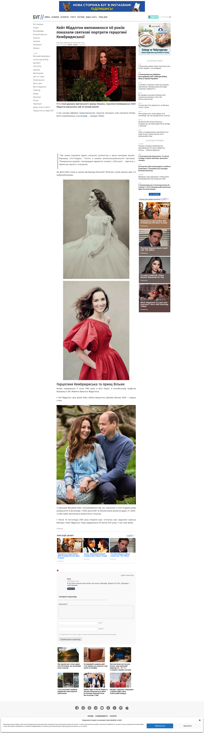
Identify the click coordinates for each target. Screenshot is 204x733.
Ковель (36, 38)
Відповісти (71, 588)
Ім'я (100, 623)
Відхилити (188, 726)
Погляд (80, 17)
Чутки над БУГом (40, 59)
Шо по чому (38, 76)
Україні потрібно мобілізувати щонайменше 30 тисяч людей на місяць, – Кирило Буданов (151, 148)
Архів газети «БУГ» (41, 107)
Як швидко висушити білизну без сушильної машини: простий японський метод (152, 97)
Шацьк (36, 48)
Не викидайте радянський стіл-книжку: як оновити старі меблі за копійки (96, 666)
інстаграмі (82, 116)
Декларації (38, 73)
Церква (36, 70)
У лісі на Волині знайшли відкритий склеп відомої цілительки (67, 691)
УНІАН (101, 116)
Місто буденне (39, 87)
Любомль (37, 45)
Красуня (37, 97)
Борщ (35, 93)
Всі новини (38, 24)
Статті (73, 17)
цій (81, 726)
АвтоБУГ (37, 63)
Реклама (90, 716)
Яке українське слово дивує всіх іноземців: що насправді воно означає (69, 666)
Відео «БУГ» (91, 17)
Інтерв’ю (64, 17)
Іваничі (36, 41)
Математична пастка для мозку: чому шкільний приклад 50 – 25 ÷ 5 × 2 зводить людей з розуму (120, 667)
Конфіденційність (101, 716)
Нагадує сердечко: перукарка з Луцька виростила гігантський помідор (121, 691)
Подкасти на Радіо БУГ (43, 110)
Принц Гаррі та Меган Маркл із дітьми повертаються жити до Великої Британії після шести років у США (96, 692)
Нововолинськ (40, 34)
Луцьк (36, 27)
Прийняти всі (160, 726)
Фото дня (37, 83)
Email (101, 629)
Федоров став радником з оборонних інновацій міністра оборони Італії (153, 178)
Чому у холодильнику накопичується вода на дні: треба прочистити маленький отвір (153, 134)
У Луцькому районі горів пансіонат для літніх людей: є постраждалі (154, 67)
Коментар (63, 604)
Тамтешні (37, 104)
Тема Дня (102, 17)
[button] (200, 720)
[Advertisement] (43, 145)
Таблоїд (36, 90)
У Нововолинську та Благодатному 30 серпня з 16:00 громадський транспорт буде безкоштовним (154, 187)
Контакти (113, 716)
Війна (47, 17)
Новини (55, 17)
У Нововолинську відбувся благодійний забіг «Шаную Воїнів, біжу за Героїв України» (152, 76)
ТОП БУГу (37, 66)
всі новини (154, 194)
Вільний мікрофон (41, 56)
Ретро (36, 100)
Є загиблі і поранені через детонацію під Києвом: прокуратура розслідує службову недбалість (153, 87)
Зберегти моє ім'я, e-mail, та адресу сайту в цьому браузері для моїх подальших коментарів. (89, 634)
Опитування (38, 80)
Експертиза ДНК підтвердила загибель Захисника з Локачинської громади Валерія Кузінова (154, 168)
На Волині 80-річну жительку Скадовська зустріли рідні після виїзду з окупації (154, 124)
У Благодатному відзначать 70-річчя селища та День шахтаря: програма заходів (153, 158)
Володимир (38, 31)
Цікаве (76, 44)
